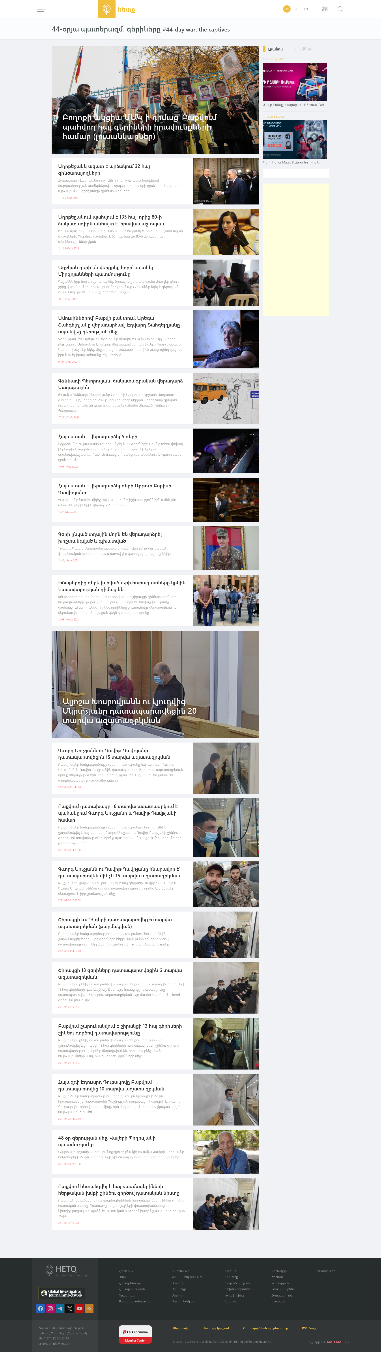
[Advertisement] (296, 250)
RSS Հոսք (309, 1328)
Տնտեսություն (182, 1271)
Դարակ (124, 1277)
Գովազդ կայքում (216, 1328)
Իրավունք (126, 1295)
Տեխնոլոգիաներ (237, 1289)
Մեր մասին (181, 1328)
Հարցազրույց (281, 1295)
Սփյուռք (231, 1277)
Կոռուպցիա (280, 1271)
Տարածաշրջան (237, 1283)
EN (306, 9)
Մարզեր (178, 1283)
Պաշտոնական (183, 1301)
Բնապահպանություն (188, 1277)
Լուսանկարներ (283, 1289)
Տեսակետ (278, 1301)
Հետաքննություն (132, 1283)
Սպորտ (177, 1295)
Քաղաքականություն (135, 1301)
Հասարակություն (132, 1289)
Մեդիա (230, 1301)
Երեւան (277, 1277)
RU (296, 9)
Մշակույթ (179, 1289)
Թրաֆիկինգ (234, 1295)
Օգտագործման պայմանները (265, 1328)
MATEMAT (335, 1342)
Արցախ (231, 1271)
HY (287, 9)
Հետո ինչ (126, 1271)
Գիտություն (280, 1283)
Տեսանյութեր (325, 1271)
